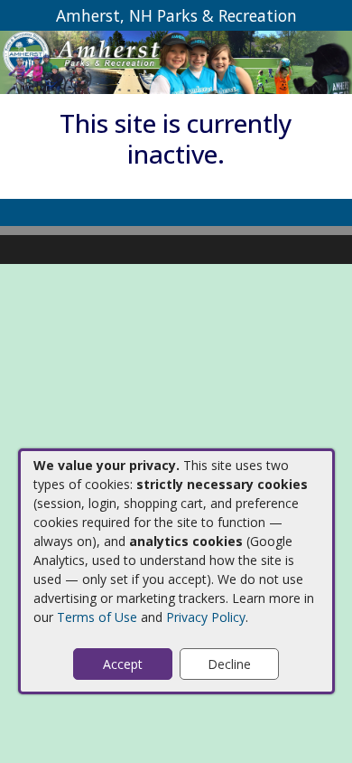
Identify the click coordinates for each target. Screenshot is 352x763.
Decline (229, 664)
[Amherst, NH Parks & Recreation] (176, 61)
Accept (123, 664)
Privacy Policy (205, 617)
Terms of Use (97, 617)
